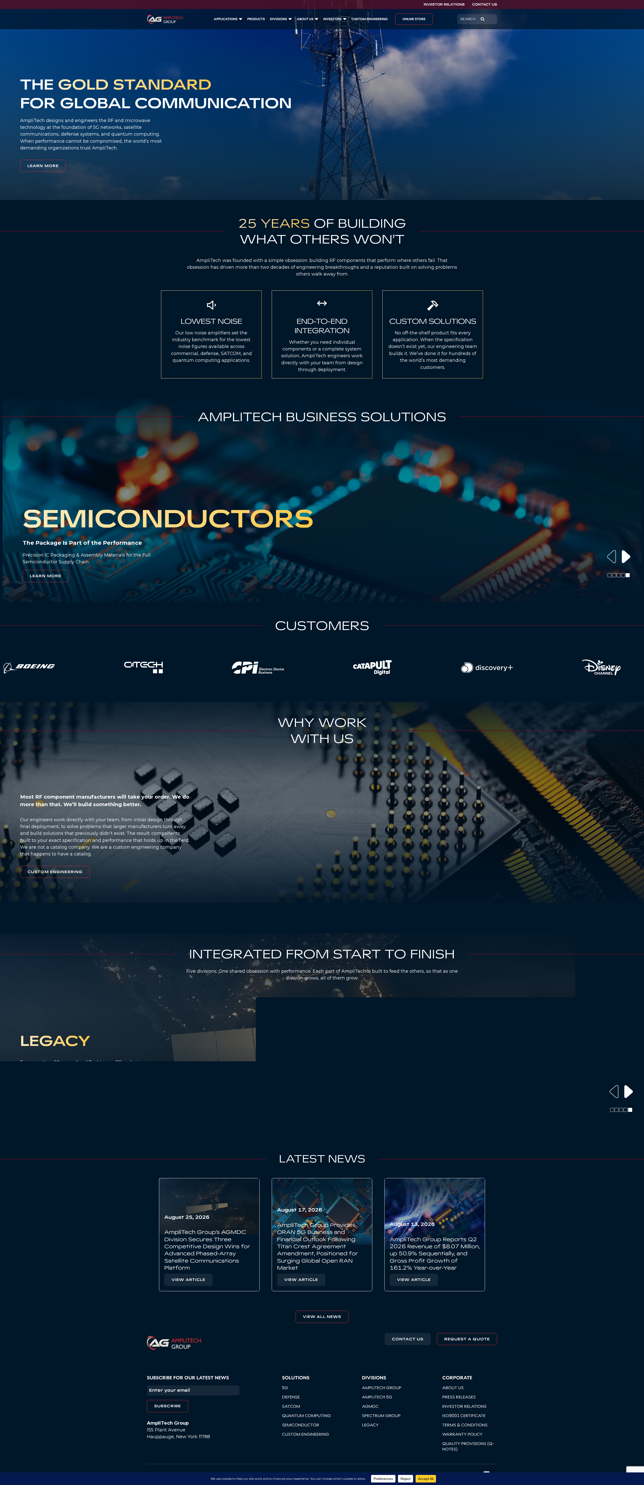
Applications (225, 19)
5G (285, 1387)
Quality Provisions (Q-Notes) (468, 1446)
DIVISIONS (278, 19)
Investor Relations (444, 4)
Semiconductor (300, 1424)
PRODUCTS (256, 19)
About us (305, 19)
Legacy (370, 1424)
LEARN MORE (43, 166)
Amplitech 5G (377, 1396)
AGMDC (370, 1406)
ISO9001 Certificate (464, 1415)
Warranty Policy (462, 1434)
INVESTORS (332, 19)
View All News (25, 1294)
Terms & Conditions (465, 1424)
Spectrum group (381, 1415)
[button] (611, 557)
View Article (188, 1279)
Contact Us (484, 4)
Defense (291, 1396)
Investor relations (464, 1406)
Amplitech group (381, 1387)
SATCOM (291, 1406)
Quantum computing (306, 1415)
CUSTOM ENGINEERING (369, 19)
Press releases (459, 1396)
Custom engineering (305, 1434)
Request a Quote (467, 1339)
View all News (322, 1316)
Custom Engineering (55, 872)
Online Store (414, 19)
